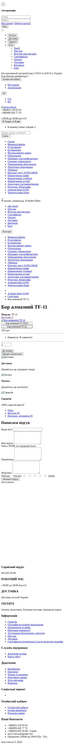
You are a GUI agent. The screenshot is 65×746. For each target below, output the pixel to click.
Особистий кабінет (18, 707)
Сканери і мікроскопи (19, 161)
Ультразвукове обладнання (22, 164)
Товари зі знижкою (18, 674)
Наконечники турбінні (20, 178)
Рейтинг (5, 476)
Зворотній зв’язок (17, 653)
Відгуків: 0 (7, 317)
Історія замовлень (17, 710)
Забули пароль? (22, 23)
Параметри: (7, 459)
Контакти (19, 65)
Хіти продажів (15, 680)
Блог (11, 45)
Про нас (18, 51)
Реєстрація (7, 23)
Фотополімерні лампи (19, 153)
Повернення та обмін (19, 627)
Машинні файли (16, 144)
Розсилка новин (16, 713)
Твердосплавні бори (18, 192)
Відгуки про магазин (25, 53)
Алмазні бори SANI (18, 189)
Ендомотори (14, 150)
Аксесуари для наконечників (23, 184)
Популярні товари (17, 677)
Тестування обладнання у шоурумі (26, 633)
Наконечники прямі (18, 175)
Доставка (13, 38)
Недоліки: (6, 472)
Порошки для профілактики (23, 158)
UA (9, 99)
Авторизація (14, 87)
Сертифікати (21, 56)
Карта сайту (14, 656)
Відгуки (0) (14, 413)
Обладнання (14, 155)
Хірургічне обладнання (20, 167)
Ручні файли (14, 147)
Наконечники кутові (19, 181)
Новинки (13, 683)
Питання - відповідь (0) (20, 416)
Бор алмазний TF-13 (17, 326)
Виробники (14, 669)
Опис (10, 410)
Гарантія (13, 42)
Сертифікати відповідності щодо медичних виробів (35, 641)
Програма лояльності (19, 630)
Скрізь (11, 141)
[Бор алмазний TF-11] (13, 320)
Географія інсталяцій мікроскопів (25, 624)
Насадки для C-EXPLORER (23, 172)
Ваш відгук (7, 443)
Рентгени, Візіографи (19, 187)
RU (9, 101)
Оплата (12, 35)
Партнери (13, 671)
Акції (17, 48)
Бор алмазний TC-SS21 (17, 323)
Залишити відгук (10, 479)
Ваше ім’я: (6, 429)
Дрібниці (12, 170)
